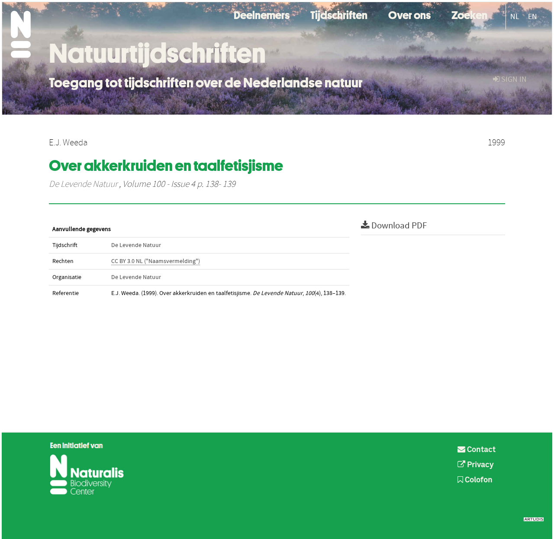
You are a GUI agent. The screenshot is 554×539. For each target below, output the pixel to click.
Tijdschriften (338, 14)
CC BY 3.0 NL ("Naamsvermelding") (155, 261)
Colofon (478, 480)
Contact (480, 450)
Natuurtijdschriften (157, 53)
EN (532, 16)
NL (514, 16)
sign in (513, 79)
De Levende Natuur (83, 184)
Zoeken (469, 14)
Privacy (479, 465)
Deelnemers (262, 14)
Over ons (409, 14)
